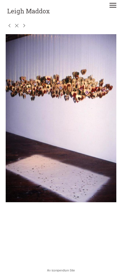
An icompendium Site (61, 270)
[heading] (28, 11)
